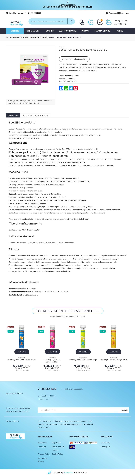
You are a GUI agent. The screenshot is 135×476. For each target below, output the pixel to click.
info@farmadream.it (17, 13)
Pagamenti (56, 442)
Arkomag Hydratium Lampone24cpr (52, 361)
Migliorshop (68, 472)
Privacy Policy (44, 454)
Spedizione (42, 442)
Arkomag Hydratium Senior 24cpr (21, 360)
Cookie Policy (57, 454)
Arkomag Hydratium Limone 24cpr (83, 360)
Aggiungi (22, 352)
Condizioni (42, 447)
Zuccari (62, 47)
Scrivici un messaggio (74, 389)
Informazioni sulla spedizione (34, 115)
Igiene (120, 31)
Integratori (32, 31)
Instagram (124, 13)
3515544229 (36, 13)
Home (8, 37)
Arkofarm (21, 357)
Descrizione (13, 115)
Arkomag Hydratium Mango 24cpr (113, 360)
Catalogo (15, 37)
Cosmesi (50, 31)
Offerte (15, 31)
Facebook (112, 13)
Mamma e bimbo (102, 31)
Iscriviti (124, 410)
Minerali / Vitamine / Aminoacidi (33, 37)
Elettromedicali (67, 31)
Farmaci (85, 31)
